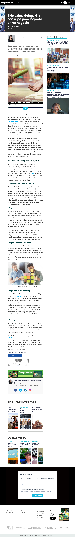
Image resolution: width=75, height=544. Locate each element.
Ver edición (53, 518)
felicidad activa (13, 338)
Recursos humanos (13, 26)
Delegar (11, 352)
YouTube (41, 517)
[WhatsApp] (17, 55)
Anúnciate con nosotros (27, 514)
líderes (32, 173)
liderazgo (16, 352)
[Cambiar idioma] (61, 2)
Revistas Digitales (10, 510)
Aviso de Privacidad (10, 512)
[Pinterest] (14, 55)
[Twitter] (12, 55)
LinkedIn (41, 515)
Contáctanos (24, 510)
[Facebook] (9, 55)
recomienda (17, 296)
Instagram (41, 513)
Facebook (41, 511)
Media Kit (23, 512)
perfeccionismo (13, 121)
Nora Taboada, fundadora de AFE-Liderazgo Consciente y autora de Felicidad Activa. (29, 38)
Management (23, 352)
